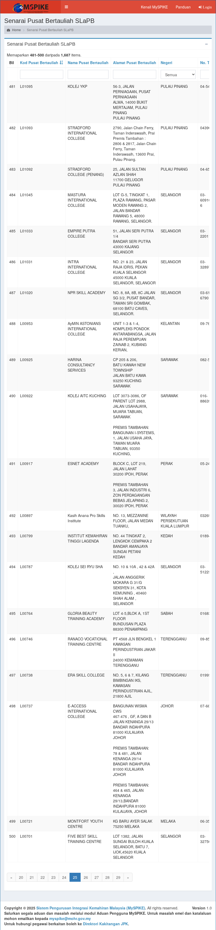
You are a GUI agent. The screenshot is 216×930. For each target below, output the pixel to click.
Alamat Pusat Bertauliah (134, 62)
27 (97, 877)
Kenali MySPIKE (154, 6)
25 (75, 877)
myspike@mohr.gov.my (70, 918)
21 (32, 877)
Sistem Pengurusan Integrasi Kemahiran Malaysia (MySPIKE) (90, 907)
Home (16, 29)
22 (43, 877)
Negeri (166, 62)
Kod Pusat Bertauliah (39, 62)
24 (64, 877)
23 (53, 877)
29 (118, 877)
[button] (66, 6)
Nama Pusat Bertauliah (88, 62)
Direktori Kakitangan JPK (105, 923)
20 (21, 877)
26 (86, 877)
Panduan (183, 6)
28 (107, 877)
